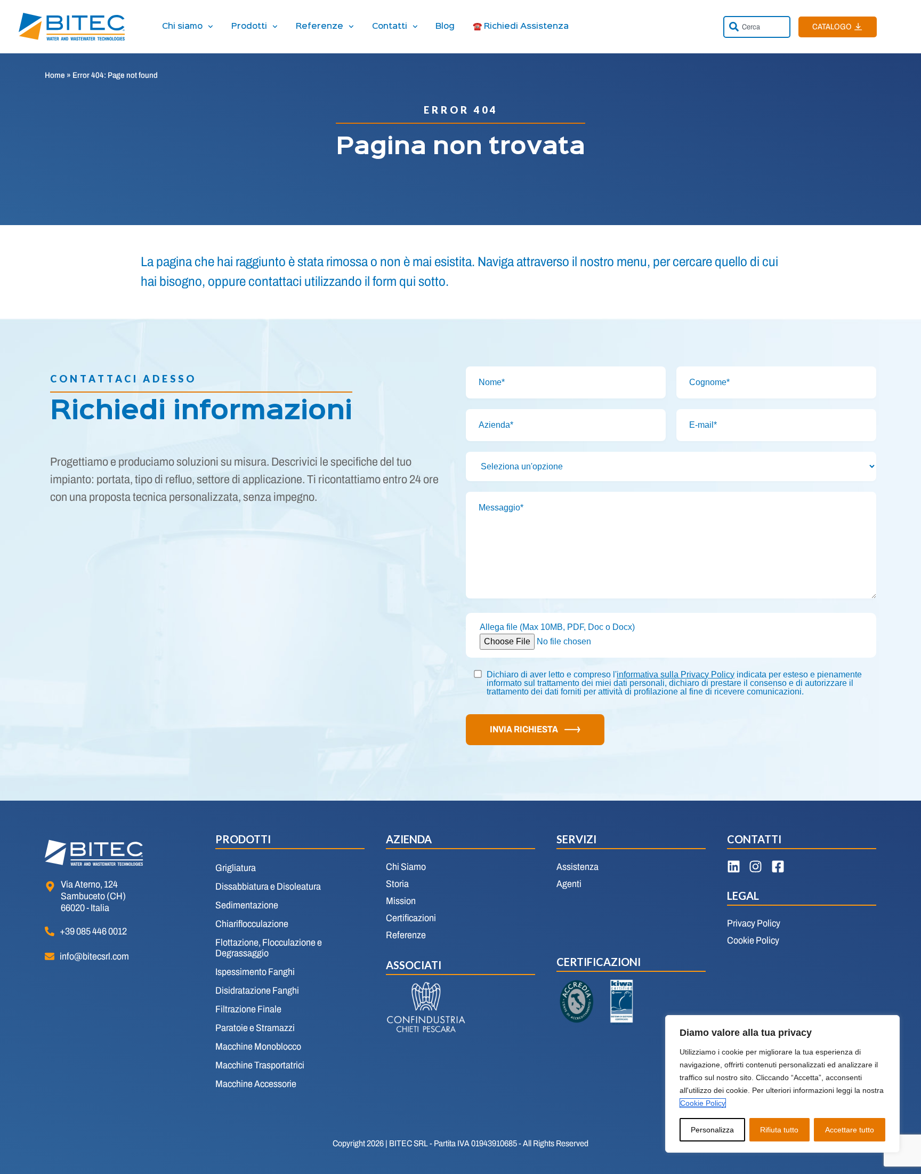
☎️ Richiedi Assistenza (521, 26)
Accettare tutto (849, 1129)
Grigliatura (235, 867)
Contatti (389, 26)
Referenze (319, 26)
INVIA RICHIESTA (524, 729)
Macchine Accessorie (255, 1084)
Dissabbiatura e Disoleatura (268, 886)
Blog (445, 26)
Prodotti (249, 26)
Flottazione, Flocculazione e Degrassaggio (268, 948)
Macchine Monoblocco (258, 1046)
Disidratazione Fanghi (257, 990)
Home (55, 75)
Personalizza (712, 1129)
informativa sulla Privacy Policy (675, 674)
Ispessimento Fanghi (255, 972)
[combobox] (756, 27)
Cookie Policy (702, 1103)
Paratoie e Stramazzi (255, 1028)
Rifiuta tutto (779, 1129)
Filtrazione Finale (248, 1009)
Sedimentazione (246, 905)
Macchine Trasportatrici (259, 1065)
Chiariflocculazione (251, 924)
